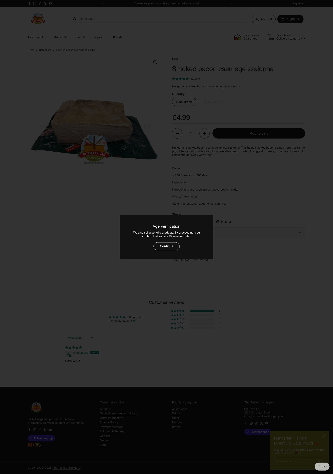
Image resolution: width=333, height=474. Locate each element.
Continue (166, 246)
